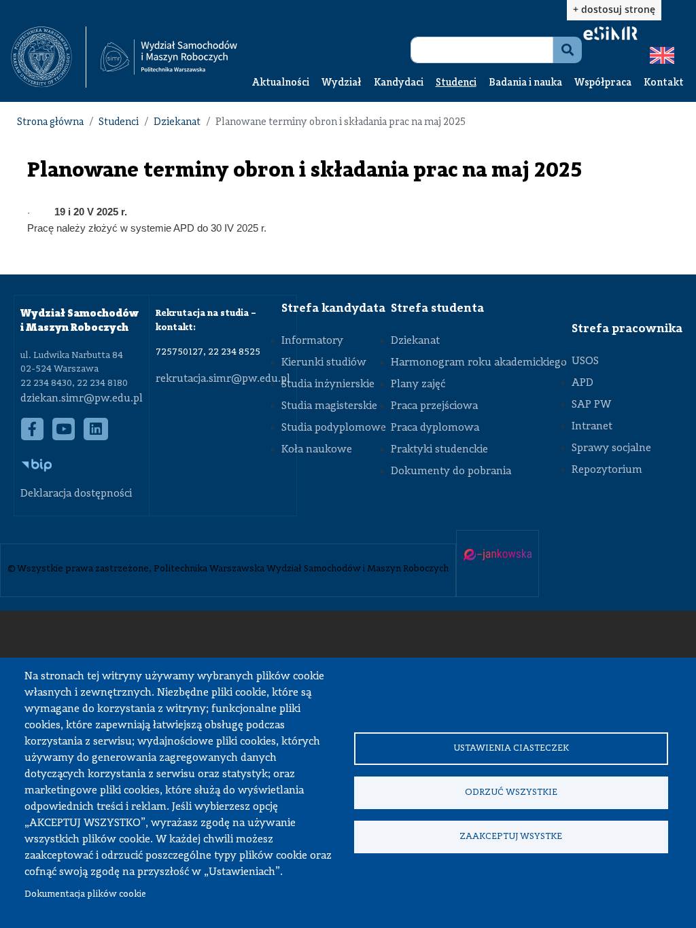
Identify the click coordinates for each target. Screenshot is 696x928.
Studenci (456, 83)
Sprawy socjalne (611, 448)
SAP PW (591, 404)
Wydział (341, 83)
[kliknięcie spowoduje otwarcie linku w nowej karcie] (41, 57)
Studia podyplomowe (333, 428)
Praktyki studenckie (439, 449)
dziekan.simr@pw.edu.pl (81, 398)
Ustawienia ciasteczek (511, 748)
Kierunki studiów (323, 362)
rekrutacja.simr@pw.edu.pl (223, 379)
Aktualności (280, 83)
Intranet (592, 426)
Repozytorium (607, 470)
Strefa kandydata (333, 308)
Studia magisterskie (329, 406)
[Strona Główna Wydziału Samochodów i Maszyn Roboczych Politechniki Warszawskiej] (169, 57)
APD (582, 383)
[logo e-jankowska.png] (498, 556)
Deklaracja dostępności (76, 493)
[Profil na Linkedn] (96, 436)
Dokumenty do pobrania (451, 471)
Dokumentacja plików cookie (85, 894)
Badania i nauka (525, 83)
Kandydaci (398, 83)
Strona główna (50, 123)
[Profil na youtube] (64, 436)
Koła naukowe (316, 449)
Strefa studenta (437, 308)
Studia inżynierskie (328, 384)
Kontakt (664, 83)
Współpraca (602, 83)
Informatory (312, 341)
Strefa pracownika (627, 329)
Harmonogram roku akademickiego (479, 362)
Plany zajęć (418, 384)
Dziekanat (177, 123)
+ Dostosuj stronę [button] (614, 9)
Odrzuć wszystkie (511, 792)
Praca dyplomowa (435, 428)
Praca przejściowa (434, 406)
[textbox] (48, 57)
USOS (585, 361)
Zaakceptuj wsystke (510, 836)
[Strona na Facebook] (32, 436)
